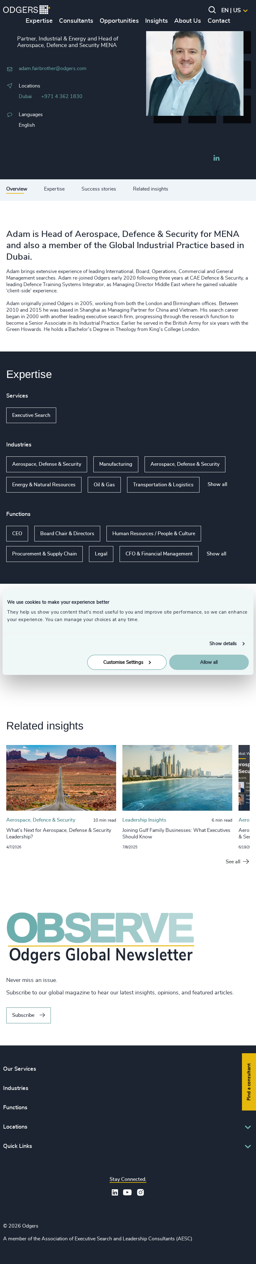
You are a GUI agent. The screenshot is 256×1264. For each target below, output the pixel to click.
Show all (74, 415)
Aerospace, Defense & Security (46, 464)
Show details (223, 643)
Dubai (25, 96)
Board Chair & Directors (67, 533)
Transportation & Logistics (163, 484)
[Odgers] (26, 10)
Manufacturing (115, 464)
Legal (101, 553)
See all (233, 861)
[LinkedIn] (216, 158)
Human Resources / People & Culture (153, 533)
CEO (17, 533)
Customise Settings (123, 662)
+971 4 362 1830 (61, 96)
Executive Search (31, 415)
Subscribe (23, 1015)
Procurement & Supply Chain (44, 553)
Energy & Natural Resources (44, 484)
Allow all (209, 662)
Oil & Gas (104, 484)
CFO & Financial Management (159, 553)
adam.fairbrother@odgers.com (52, 68)
